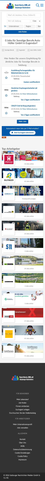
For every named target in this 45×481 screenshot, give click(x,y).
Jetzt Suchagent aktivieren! (24, 133)
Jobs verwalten (22, 428)
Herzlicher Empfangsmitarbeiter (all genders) (24, 89)
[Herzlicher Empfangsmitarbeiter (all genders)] (6, 90)
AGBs (23, 446)
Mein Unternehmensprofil (22, 424)
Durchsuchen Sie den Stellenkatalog (22, 413)
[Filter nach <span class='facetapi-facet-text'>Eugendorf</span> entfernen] (17, 50)
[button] (5, 26)
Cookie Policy (22, 456)
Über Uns (22, 443)
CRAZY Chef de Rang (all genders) (23, 106)
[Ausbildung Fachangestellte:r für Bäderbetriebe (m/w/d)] (6, 72)
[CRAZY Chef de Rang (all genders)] (6, 108)
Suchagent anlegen (23, 410)
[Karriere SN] (18, 5)
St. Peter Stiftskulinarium (28, 94)
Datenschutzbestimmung (22, 449)
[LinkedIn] (26, 387)
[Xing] (23, 387)
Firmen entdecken (22, 406)
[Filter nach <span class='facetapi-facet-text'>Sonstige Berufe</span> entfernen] (3, 50)
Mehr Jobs (22, 121)
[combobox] (24, 15)
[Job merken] (6, 77)
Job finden (22, 403)
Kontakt (22, 439)
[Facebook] (19, 387)
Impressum (22, 460)
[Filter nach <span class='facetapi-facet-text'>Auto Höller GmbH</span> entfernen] (29, 50)
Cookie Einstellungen (22, 453)
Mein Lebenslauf (23, 399)
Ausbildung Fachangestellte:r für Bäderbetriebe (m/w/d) (23, 72)
